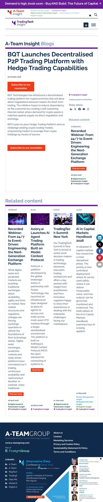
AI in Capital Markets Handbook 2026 (85, 234)
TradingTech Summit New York (62, 233)
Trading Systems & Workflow (80, 100)
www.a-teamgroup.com (17, 443)
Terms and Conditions (65, 452)
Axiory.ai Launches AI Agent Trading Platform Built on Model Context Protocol (40, 244)
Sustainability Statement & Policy (71, 448)
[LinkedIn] (99, 237)
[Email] (99, 264)
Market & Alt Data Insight (40, 10)
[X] (99, 244)
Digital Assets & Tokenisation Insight (44, 13)
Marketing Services (63, 440)
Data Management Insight (69, 13)
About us (58, 432)
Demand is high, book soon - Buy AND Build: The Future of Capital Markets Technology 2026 (51, 3)
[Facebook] (99, 251)
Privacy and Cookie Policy (67, 444)
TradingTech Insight (59, 10)
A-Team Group (16, 464)
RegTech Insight (36, 15)
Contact (58, 436)
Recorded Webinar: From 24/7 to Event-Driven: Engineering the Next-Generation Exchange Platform (82, 146)
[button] (51, 3)
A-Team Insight (16, 468)
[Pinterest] (99, 257)
